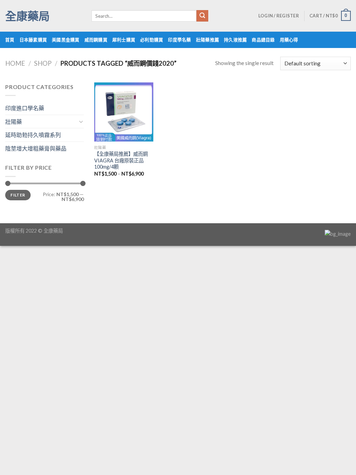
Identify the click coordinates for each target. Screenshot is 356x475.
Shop (42, 63)
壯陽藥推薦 (207, 39)
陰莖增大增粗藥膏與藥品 (35, 148)
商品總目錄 (263, 39)
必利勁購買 (151, 39)
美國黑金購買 (66, 39)
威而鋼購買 (95, 39)
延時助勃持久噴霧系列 (33, 134)
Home (15, 63)
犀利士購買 (123, 39)
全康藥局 (27, 16)
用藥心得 (289, 39)
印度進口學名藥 (24, 108)
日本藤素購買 (33, 39)
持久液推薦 (235, 39)
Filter (17, 195)
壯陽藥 (13, 121)
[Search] (202, 16)
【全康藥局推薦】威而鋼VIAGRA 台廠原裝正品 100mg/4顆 (121, 160)
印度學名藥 (179, 39)
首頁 (10, 39)
